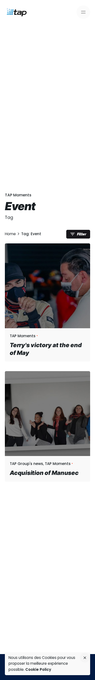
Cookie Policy (38, 669)
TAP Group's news (26, 463)
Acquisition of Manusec (44, 472)
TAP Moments (18, 195)
